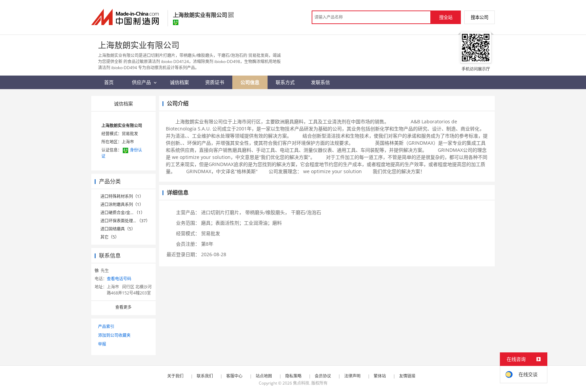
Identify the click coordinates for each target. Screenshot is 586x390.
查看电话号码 (119, 279)
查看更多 (123, 307)
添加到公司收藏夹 (114, 335)
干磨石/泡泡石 (306, 212)
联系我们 (205, 376)
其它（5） (109, 237)
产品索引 (106, 326)
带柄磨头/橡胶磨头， (267, 212)
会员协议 (323, 376)
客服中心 (234, 376)
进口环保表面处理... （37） (125, 221)
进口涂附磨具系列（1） (121, 204)
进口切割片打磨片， (222, 212)
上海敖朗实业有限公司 (121, 125)
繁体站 (380, 376)
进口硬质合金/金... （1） (122, 212)
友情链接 (407, 376)
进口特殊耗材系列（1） (121, 196)
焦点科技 (301, 383)
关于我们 (175, 376)
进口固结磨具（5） (117, 229)
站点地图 (264, 376)
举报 (102, 344)
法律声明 (352, 376)
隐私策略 (293, 376)
